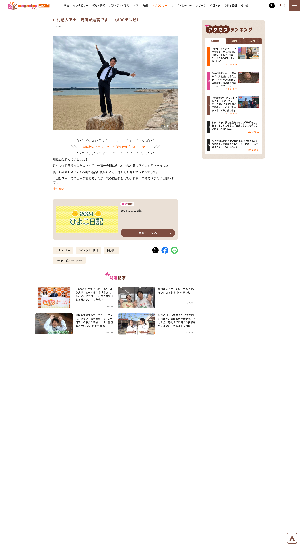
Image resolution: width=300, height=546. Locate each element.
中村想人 (59, 189)
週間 (235, 41)
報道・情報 (98, 5)
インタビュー (80, 5)
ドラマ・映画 (140, 5)
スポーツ (201, 5)
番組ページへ (148, 233)
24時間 (215, 41)
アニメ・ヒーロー (182, 5)
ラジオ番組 (230, 5)
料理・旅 (215, 5)
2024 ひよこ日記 (88, 250)
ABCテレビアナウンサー (69, 260)
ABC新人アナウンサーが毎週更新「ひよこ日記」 (115, 147)
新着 (66, 5)
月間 (252, 41)
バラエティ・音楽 (119, 5)
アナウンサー (160, 5)
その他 (245, 5)
